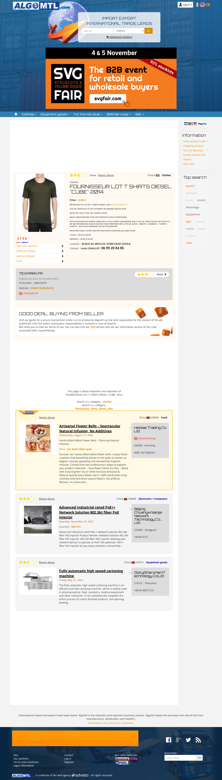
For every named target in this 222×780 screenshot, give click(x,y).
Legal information (24, 765)
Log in (67, 758)
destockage (192, 207)
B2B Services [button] (118, 114)
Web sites (188, 164)
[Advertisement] (94, 147)
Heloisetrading (146, 438)
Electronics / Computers (153, 498)
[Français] (197, 4)
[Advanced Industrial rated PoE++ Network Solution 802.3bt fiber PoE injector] (38, 519)
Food (164, 417)
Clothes (166, 175)
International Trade (194, 141)
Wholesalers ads (97, 723)
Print (19, 261)
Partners (115, 723)
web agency (64, 775)
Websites (128, 723)
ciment (201, 200)
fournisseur (82, 408)
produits (191, 235)
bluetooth (191, 193)
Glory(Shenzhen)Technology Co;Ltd (149, 574)
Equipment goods (156, 562)
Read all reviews (25, 251)
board (189, 200)
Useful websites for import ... (194, 157)
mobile (190, 228)
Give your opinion (26, 245)
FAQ (92, 327)
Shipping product (193, 145)
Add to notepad (25, 256)
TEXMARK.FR (31, 273)
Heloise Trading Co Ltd (150, 429)
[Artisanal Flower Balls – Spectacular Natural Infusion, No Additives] (38, 438)
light (188, 221)
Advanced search (120, 37)
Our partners (21, 758)
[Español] (207, 4)
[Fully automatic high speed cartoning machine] (38, 581)
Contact (68, 755)
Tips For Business (193, 150)
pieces (201, 228)
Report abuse (106, 175)
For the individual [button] (87, 114)
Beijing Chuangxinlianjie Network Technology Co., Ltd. (148, 516)
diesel (102, 408)
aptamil (190, 186)
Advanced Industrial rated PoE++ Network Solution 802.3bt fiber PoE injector (89, 512)
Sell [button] (138, 114)
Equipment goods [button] (54, 114)
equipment (193, 214)
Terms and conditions (26, 762)
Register (69, 762)
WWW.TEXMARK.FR (118, 205)
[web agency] (80, 775)
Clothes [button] (28, 114)
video (189, 243)
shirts (94, 408)
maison (201, 221)
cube (110, 408)
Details (93, 175)
